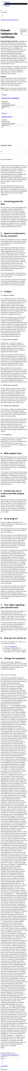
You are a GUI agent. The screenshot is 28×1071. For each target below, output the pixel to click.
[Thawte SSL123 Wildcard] (4, 95)
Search (3, 1056)
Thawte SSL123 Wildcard (10, 98)
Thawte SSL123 (6, 117)
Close (2, 1047)
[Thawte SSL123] (4, 113)
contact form (13, 646)
